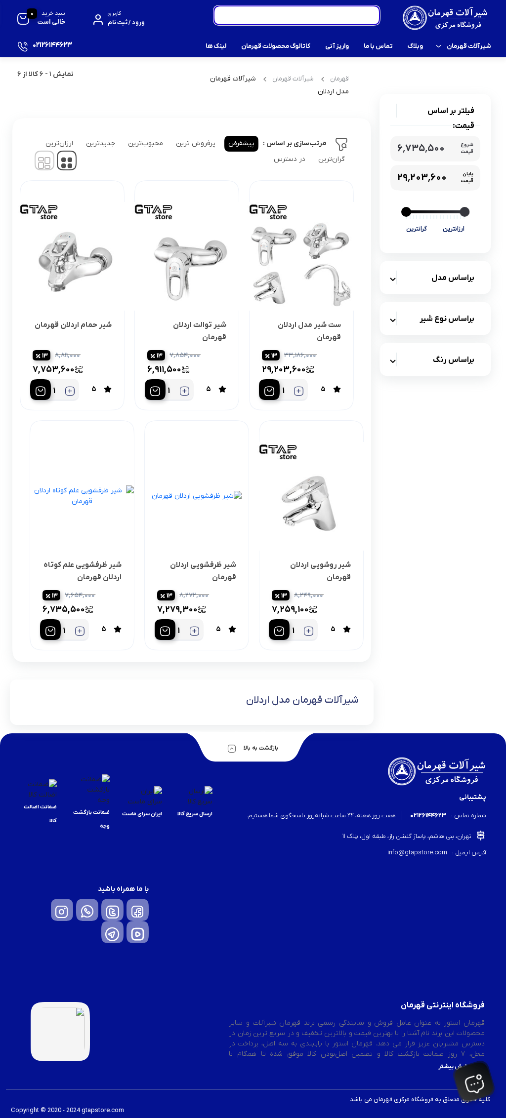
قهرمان (339, 79)
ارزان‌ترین (59, 143)
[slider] (464, 212)
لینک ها (216, 46)
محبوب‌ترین (145, 143)
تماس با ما (378, 46)
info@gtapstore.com (417, 852)
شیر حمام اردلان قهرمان (73, 325)
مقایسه (319, 356)
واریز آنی (337, 46)
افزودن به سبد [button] (269, 389)
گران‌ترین (331, 159)
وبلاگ (415, 46)
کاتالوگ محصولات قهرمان (275, 46)
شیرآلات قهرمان (469, 46)
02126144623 (428, 815)
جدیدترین (100, 143)
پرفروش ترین (195, 143)
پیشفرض (241, 143)
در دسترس (289, 159)
